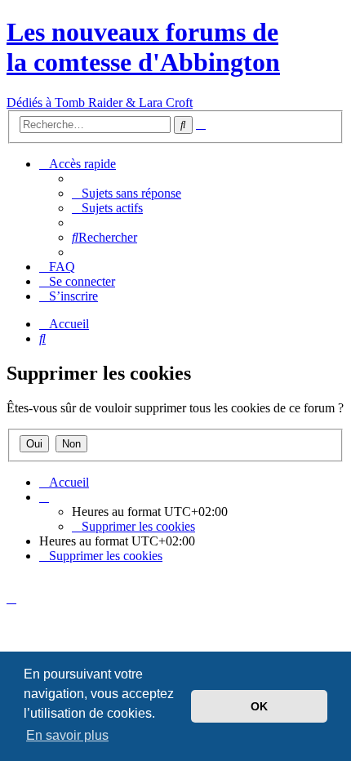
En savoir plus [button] (67, 735)
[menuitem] (126, 193)
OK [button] (259, 706)
